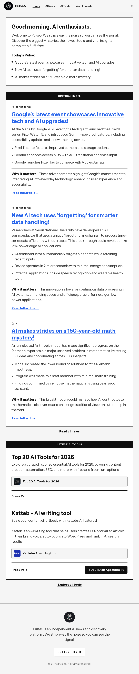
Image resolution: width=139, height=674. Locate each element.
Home (36, 5)
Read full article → (25, 193)
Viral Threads (84, 5)
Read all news (69, 431)
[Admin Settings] (132, 6)
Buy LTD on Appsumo (104, 570)
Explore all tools (69, 584)
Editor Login (69, 652)
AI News (50, 5)
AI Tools (65, 5)
